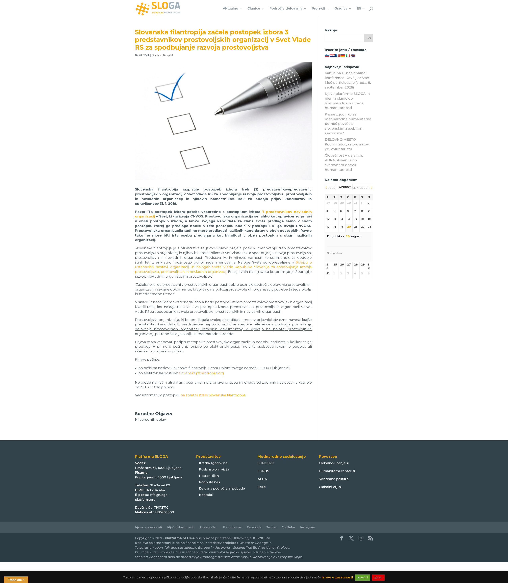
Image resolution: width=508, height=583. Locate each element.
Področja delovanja (285, 8)
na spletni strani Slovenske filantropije (213, 395)
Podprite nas (209, 482)
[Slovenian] (327, 56)
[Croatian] (332, 56)
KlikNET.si (261, 538)
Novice (157, 55)
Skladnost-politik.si (334, 479)
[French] (337, 56)
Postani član (209, 476)
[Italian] (347, 56)
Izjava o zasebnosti (148, 527)
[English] (353, 56)
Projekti (318, 8)
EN (359, 8)
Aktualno (230, 8)
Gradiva (340, 8)
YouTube (288, 527)
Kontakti (206, 495)
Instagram (307, 527)
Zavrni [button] (378, 577)
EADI (262, 487)
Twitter (272, 527)
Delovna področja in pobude (222, 488)
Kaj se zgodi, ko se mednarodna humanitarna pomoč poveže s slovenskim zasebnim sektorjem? (348, 123)
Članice (253, 8)
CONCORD (266, 463)
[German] (342, 56)
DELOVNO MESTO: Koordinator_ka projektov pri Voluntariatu (347, 144)
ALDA (262, 479)
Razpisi (168, 55)
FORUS (263, 471)
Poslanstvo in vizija (214, 469)
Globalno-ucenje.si (334, 463)
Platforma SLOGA (180, 538)
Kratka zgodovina (213, 463)
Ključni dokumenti (180, 527)
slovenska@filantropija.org (201, 373)
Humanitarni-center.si (337, 471)
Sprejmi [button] (363, 577)
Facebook (254, 527)
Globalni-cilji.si (330, 487)
